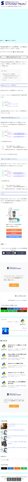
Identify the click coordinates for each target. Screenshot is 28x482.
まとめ (4, 79)
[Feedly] (13, 311)
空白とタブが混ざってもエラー (10, 77)
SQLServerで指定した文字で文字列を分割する (17, 447)
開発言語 (8, 40)
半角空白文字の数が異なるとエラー (11, 75)
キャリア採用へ (21, 252)
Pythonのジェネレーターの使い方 (16, 372)
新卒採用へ (9, 252)
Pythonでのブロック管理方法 (8, 74)
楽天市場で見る (14, 233)
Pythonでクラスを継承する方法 (15, 363)
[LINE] (5, 311)
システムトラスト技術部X (21, 300)
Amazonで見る (14, 230)
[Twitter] (4, 309)
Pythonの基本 (21, 51)
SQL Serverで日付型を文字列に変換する (16, 430)
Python (14, 40)
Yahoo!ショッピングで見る (14, 236)
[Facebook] (10, 309)
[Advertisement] (14, 24)
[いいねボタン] (2, 244)
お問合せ (14, 285)
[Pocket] (24, 309)
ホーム (3, 40)
